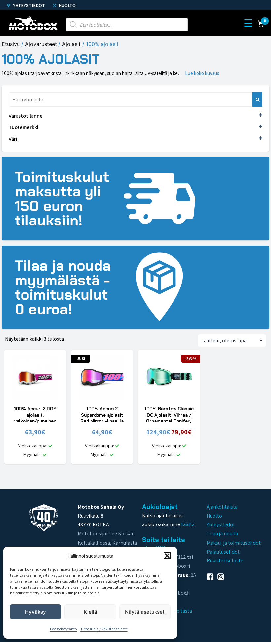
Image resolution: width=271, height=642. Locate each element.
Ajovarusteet (41, 44)
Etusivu (11, 44)
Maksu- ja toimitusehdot (234, 542)
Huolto (67, 5)
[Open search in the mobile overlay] (127, 23)
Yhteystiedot (28, 5)
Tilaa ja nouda (222, 533)
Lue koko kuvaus (202, 73)
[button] (167, 555)
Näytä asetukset (145, 612)
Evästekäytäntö (63, 628)
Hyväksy (35, 612)
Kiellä (90, 612)
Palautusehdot (223, 551)
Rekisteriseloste (225, 560)
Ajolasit (71, 44)
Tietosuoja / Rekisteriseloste (104, 628)
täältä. (188, 524)
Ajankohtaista (222, 506)
